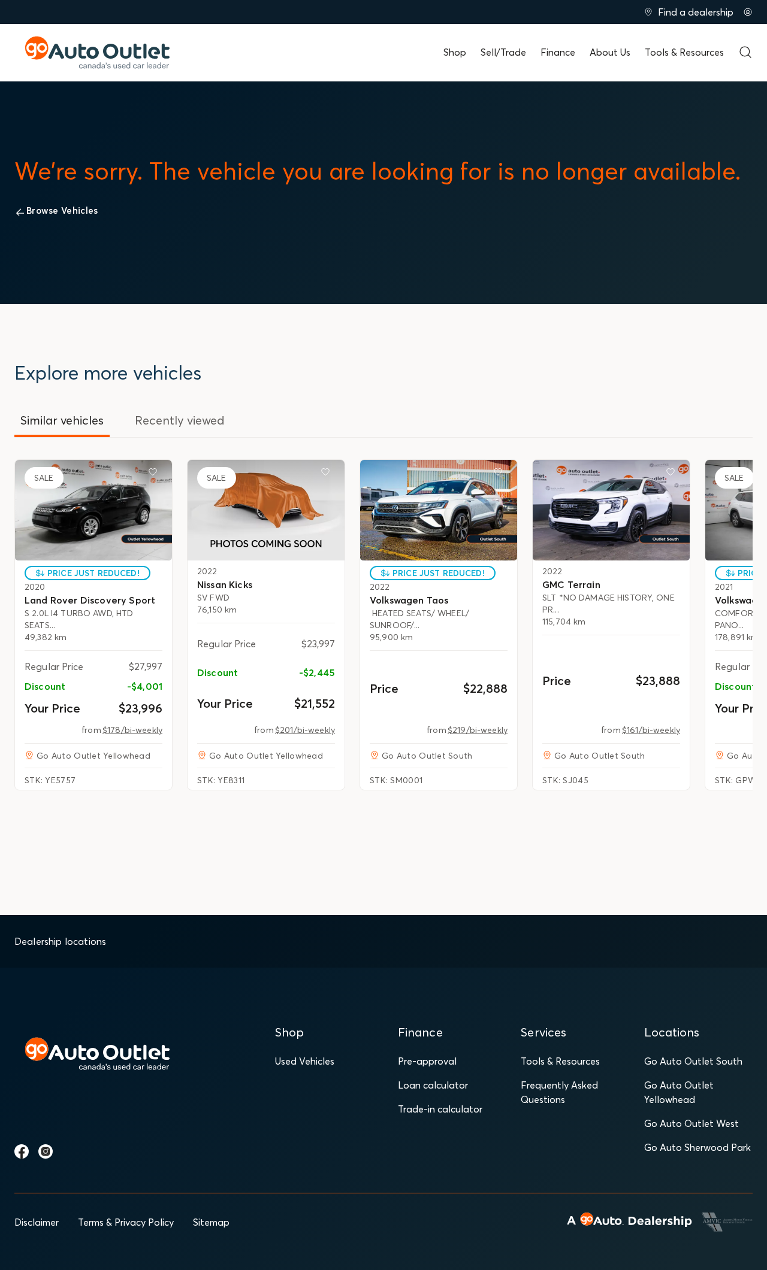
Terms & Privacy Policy (126, 1222)
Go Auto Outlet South (693, 1061)
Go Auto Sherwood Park (697, 1147)
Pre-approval (427, 1061)
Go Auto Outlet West (691, 1123)
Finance (557, 52)
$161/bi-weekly (651, 730)
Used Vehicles (304, 1061)
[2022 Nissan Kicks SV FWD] (266, 510)
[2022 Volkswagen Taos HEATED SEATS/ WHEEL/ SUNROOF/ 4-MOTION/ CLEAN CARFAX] (438, 510)
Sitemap (211, 1222)
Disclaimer (36, 1222)
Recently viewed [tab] (180, 420)
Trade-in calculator (440, 1109)
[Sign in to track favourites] (155, 474)
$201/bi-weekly (305, 730)
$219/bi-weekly (478, 730)
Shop (454, 52)
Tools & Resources (684, 52)
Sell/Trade (503, 52)
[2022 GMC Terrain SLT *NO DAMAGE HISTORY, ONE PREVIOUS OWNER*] (611, 510)
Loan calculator (433, 1085)
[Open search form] (745, 52)
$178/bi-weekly (132, 730)
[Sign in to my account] (748, 12)
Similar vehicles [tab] (62, 420)
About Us (610, 52)
